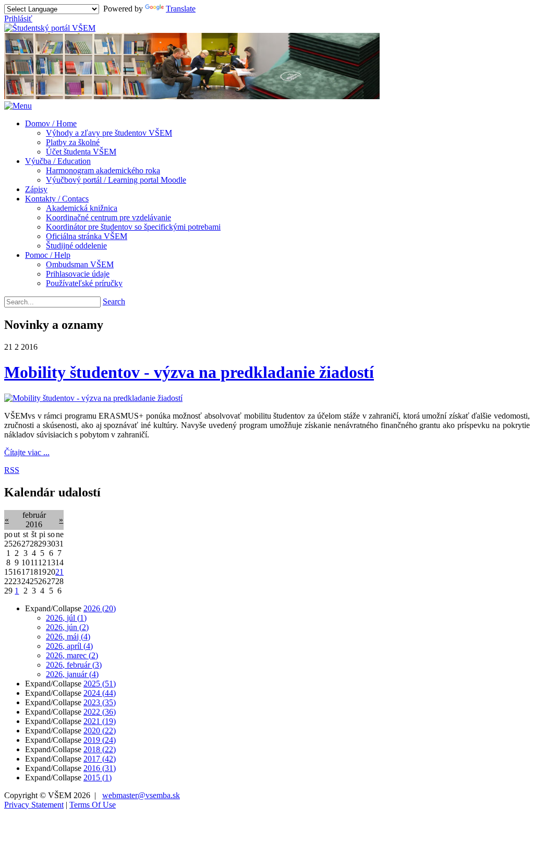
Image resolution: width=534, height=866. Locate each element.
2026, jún (67, 627)
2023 (99, 702)
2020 (99, 730)
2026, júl (66, 617)
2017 (99, 758)
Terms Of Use (92, 804)
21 (59, 571)
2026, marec (72, 655)
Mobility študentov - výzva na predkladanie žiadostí (189, 372)
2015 (97, 777)
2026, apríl (69, 646)
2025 (99, 683)
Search (114, 301)
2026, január (72, 674)
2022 (99, 711)
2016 (99, 768)
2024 (99, 693)
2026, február (74, 664)
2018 (99, 749)
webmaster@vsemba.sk (141, 795)
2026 (99, 608)
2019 (99, 739)
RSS (11, 470)
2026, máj (68, 636)
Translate (181, 8)
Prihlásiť (18, 18)
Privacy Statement (34, 804)
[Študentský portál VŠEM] (49, 27)
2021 (99, 721)
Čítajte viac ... (27, 452)
